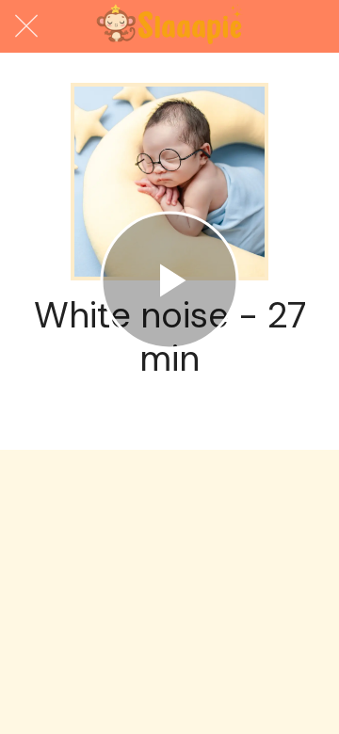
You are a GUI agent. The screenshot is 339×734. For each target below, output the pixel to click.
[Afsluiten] (26, 26)
